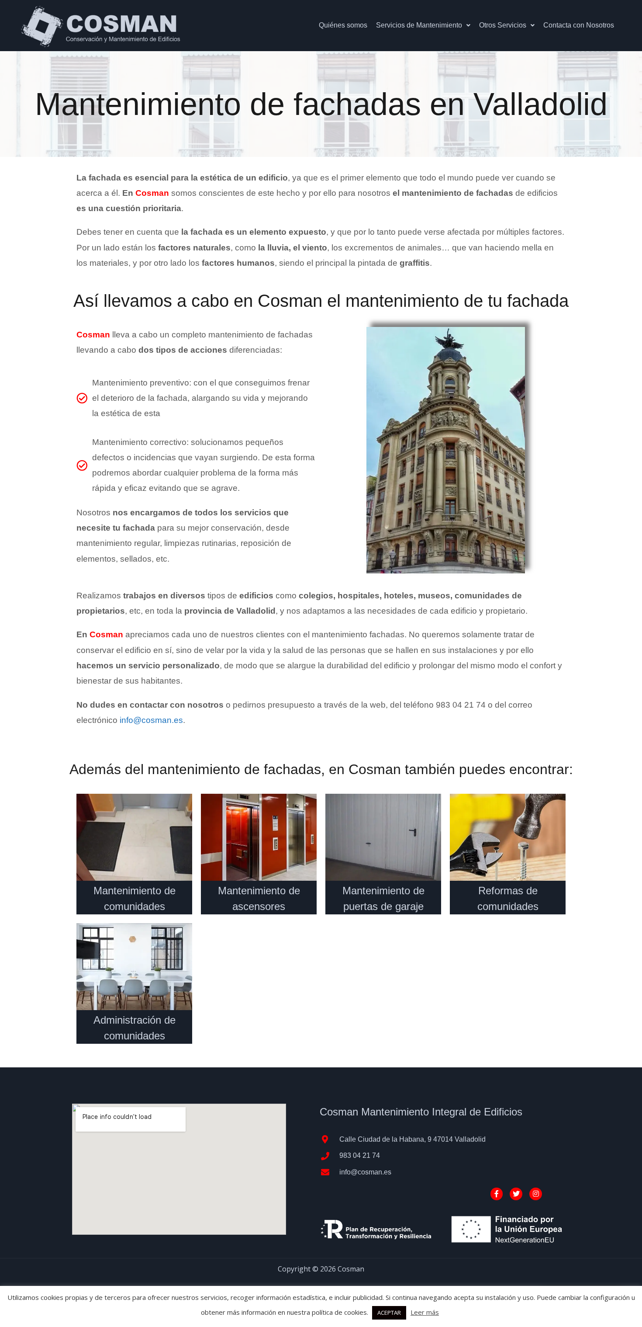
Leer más (425, 1312)
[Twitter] (516, 1194)
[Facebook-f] (496, 1194)
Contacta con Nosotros (578, 25)
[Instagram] (535, 1194)
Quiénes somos (343, 25)
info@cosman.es (151, 720)
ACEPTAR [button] (389, 1313)
